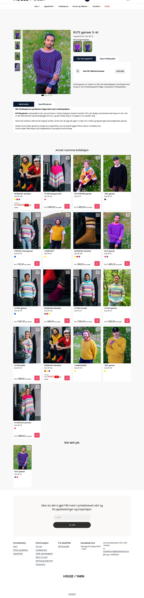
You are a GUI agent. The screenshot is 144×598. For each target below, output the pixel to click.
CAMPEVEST (49, 251)
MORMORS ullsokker (22, 194)
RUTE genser (109, 251)
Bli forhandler (63, 546)
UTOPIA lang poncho (53, 194)
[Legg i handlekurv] (37, 206)
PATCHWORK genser (83, 194)
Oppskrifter (48, 6)
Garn (36, 6)
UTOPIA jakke (19, 365)
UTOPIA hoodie (80, 308)
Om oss (39, 546)
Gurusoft (72, 594)
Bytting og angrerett (44, 561)
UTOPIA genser (20, 308)
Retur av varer (42, 557)
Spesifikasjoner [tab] (45, 104)
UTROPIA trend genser (23, 251)
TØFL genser (109, 194)
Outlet (107, 6)
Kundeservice (41, 550)
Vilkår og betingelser (44, 553)
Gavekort (96, 6)
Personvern (40, 564)
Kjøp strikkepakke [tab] (107, 59)
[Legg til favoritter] (38, 158)
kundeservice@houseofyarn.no (116, 551)
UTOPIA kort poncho (22, 423)
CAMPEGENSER (80, 365)
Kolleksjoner (63, 6)
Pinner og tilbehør (80, 6)
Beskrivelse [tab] (24, 104)
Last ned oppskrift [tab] (85, 59)
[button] (42, 95)
